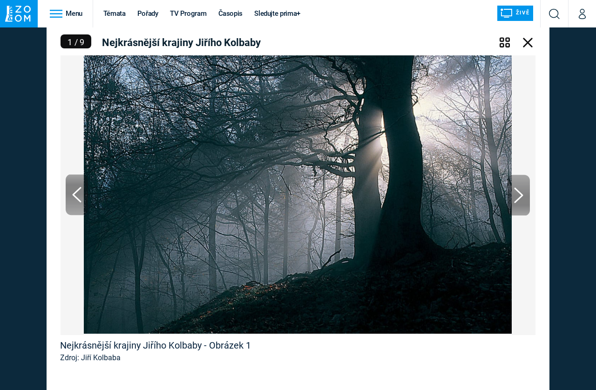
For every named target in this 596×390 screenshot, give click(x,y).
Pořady (147, 13)
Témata (114, 13)
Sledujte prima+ (277, 13)
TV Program (188, 13)
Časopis (230, 13)
